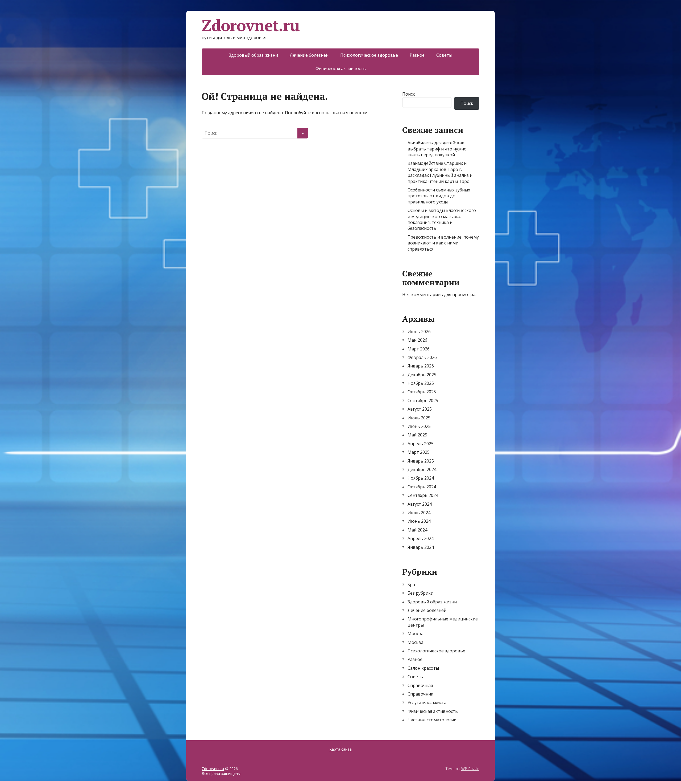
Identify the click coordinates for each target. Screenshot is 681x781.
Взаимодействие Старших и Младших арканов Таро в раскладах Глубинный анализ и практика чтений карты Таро (440, 172)
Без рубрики (420, 593)
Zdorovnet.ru (251, 25)
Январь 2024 (421, 547)
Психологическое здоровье (369, 55)
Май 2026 (417, 340)
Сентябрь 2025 (423, 400)
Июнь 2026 (419, 331)
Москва (415, 633)
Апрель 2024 (421, 538)
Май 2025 (417, 435)
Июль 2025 (419, 418)
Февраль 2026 (422, 357)
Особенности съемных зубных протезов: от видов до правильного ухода (439, 196)
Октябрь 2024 (422, 487)
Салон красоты (423, 668)
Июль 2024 (419, 513)
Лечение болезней (309, 55)
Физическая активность (340, 68)
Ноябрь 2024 (421, 478)
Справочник (420, 694)
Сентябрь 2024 (423, 495)
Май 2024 (417, 530)
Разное (417, 55)
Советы (444, 55)
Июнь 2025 (419, 426)
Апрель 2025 (421, 444)
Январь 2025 (421, 461)
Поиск (408, 94)
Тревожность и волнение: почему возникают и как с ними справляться (443, 243)
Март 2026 (419, 349)
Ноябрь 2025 (421, 383)
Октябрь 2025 (422, 392)
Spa (411, 584)
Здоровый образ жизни (253, 55)
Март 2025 (419, 452)
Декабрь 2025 (422, 375)
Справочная (420, 685)
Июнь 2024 (419, 521)
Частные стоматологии (432, 720)
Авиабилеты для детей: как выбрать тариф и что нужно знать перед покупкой (437, 149)
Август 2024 (420, 504)
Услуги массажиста (427, 702)
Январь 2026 (421, 366)
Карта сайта (340, 749)
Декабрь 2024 (422, 469)
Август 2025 (420, 409)
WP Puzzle (470, 768)
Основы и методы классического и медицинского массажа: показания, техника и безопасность (442, 219)
